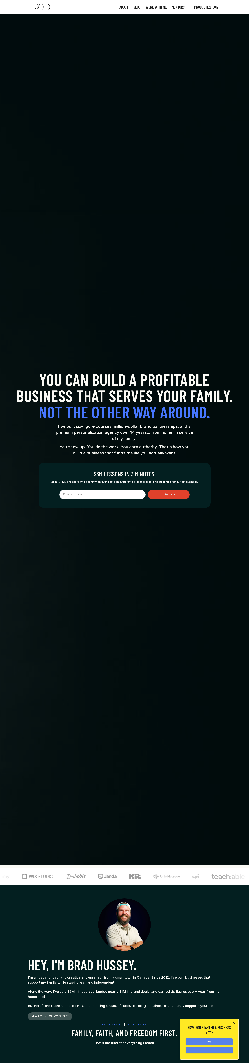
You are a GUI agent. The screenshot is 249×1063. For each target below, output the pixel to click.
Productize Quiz (206, 7)
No (209, 1050)
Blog (137, 7)
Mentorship (180, 7)
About (123, 7)
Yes (209, 1041)
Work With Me (156, 7)
